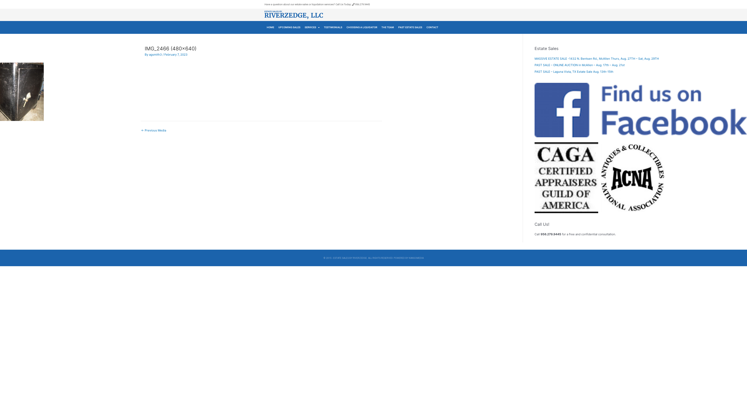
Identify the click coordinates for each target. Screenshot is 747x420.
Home (270, 27)
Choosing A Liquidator (361, 27)
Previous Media (153, 130)
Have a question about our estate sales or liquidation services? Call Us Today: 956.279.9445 (317, 4)
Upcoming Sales (289, 27)
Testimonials (333, 27)
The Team (387, 27)
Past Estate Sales (410, 27)
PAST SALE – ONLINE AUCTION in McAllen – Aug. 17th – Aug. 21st (580, 65)
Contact (432, 27)
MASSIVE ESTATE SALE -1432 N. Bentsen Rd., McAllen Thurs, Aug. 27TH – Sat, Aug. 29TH (597, 58)
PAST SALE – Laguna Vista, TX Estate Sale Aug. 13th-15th (574, 72)
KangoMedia (416, 258)
